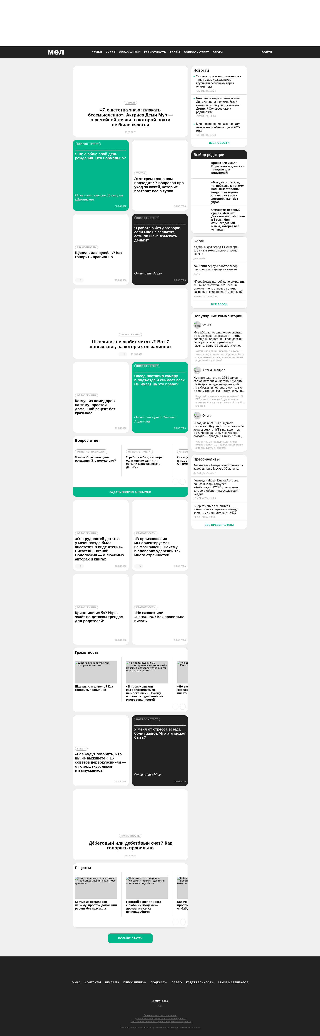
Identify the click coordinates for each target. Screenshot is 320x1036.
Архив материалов (233, 982)
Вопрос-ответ (87, 440)
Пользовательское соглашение (160, 1015)
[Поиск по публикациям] (254, 52)
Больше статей (130, 938)
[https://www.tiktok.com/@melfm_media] (160, 968)
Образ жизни (129, 52)
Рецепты (83, 868)
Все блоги (219, 304)
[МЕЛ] (56, 52)
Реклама (112, 982)
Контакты (93, 982)
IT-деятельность (200, 982)
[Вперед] (183, 482)
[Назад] (175, 482)
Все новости (219, 142)
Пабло (177, 982)
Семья (97, 52)
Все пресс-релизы (219, 524)
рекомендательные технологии (183, 1027)
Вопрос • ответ (196, 52)
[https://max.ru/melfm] (190, 968)
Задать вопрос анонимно (130, 492)
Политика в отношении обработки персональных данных (161, 1021)
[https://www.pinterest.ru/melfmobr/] (170, 968)
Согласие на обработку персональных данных (161, 1018)
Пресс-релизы (135, 982)
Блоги (218, 52)
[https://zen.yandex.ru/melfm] (139, 968)
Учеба (110, 52)
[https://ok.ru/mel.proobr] (180, 968)
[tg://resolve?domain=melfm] (129, 968)
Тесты (175, 52)
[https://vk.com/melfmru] (149, 968)
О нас (76, 982)
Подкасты (159, 982)
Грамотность (155, 52)
